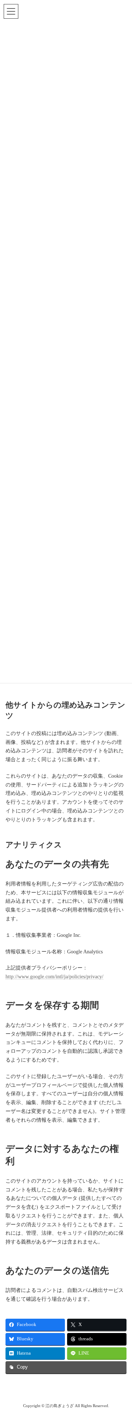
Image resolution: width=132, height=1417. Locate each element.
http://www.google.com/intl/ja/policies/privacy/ (54, 976)
